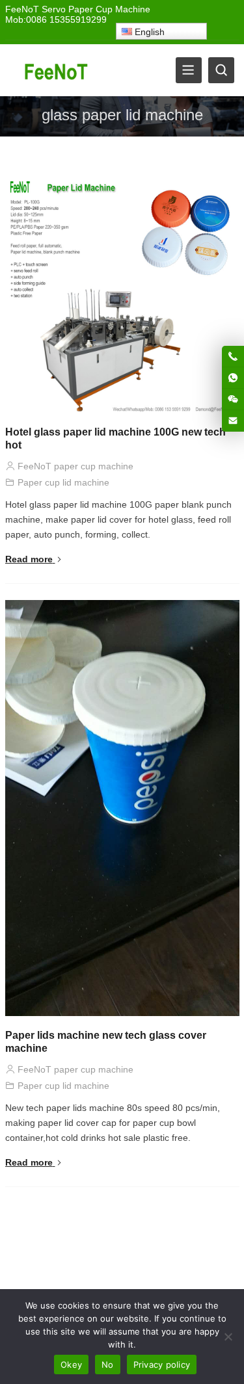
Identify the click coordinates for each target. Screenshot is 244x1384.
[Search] (221, 70)
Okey (71, 1364)
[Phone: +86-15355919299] (233, 356)
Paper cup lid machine (63, 482)
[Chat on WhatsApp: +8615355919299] (233, 377)
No (108, 1364)
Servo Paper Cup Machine (96, 9)
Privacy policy (162, 1364)
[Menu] (189, 70)
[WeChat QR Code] (233, 399)
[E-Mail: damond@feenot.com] (233, 420)
